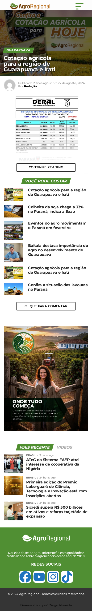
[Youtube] (39, 577)
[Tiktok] (67, 577)
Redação (30, 86)
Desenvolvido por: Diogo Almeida (46, 605)
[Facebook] (25, 577)
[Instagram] (53, 577)
